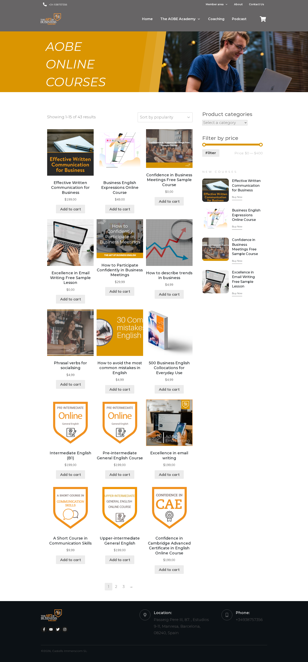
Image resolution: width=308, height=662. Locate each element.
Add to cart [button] (70, 209)
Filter (211, 153)
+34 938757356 (58, 4)
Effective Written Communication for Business (246, 185)
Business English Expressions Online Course (246, 215)
